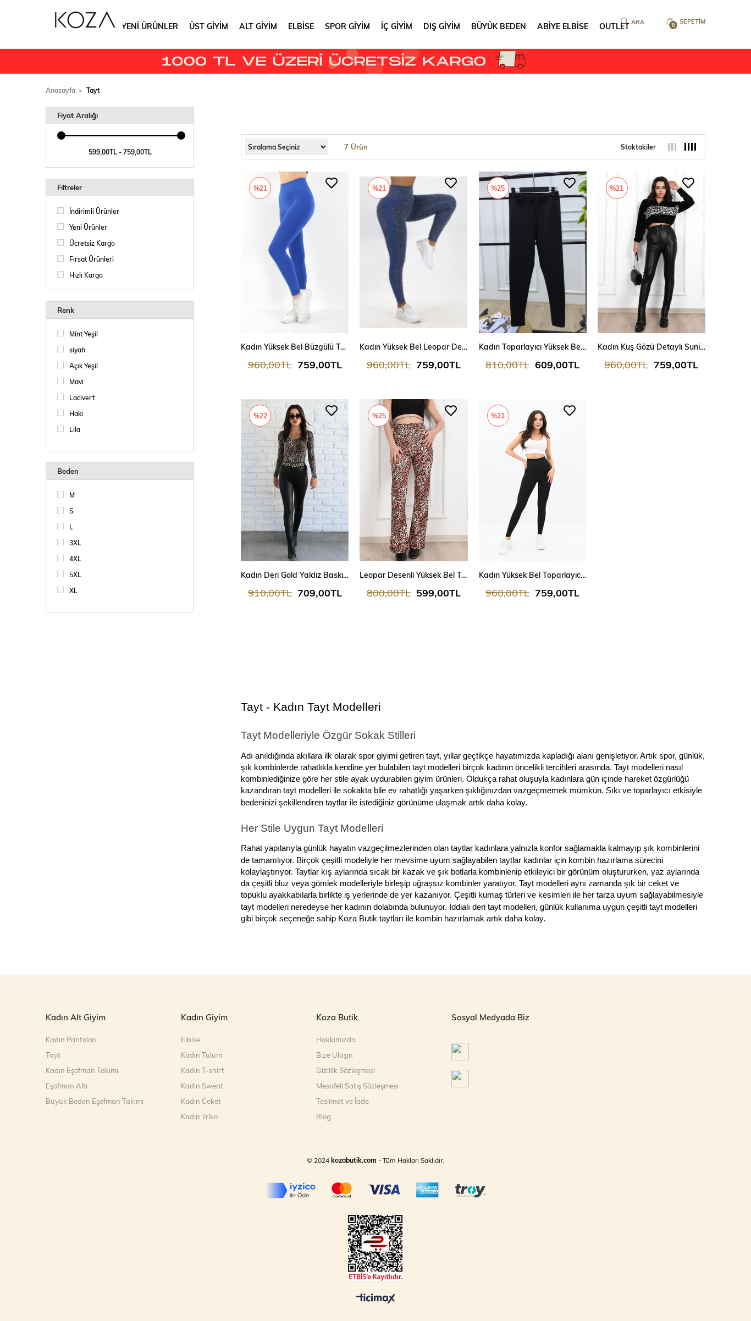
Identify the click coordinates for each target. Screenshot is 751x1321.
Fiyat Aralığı (77, 115)
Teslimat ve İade (342, 1101)
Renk (65, 310)
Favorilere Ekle (331, 183)
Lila (74, 429)
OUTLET (614, 26)
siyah (77, 349)
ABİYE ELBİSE (562, 26)
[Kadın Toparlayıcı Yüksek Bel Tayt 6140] (533, 252)
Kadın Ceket (201, 1101)
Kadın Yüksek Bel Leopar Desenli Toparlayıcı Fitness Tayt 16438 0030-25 (413, 346)
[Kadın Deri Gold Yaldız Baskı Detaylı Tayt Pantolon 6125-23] (295, 480)
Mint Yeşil (83, 334)
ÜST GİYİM (208, 26)
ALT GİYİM (258, 26)
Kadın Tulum (201, 1055)
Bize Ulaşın (334, 1055)
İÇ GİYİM (396, 26)
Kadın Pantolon (71, 1039)
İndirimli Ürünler (94, 211)
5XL (75, 574)
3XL (75, 542)
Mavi (76, 381)
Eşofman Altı (66, 1086)
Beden (68, 471)
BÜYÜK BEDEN (498, 26)
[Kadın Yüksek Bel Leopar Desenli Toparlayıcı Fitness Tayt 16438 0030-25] (413, 252)
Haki (76, 413)
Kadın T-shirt (202, 1070)
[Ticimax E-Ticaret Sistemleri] (375, 1299)
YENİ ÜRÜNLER (150, 26)
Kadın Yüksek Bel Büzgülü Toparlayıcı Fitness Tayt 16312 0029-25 (295, 346)
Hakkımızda (336, 1039)
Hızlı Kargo (86, 275)
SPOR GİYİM (347, 26)
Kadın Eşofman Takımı (82, 1070)
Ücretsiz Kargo (92, 243)
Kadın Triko (199, 1116)
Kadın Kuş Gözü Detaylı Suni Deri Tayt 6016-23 (651, 346)
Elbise (190, 1039)
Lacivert (82, 397)
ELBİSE (301, 26)
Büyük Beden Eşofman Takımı (94, 1101)
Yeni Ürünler (88, 227)
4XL (75, 558)
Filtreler (69, 187)
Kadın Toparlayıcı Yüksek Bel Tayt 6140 (533, 346)
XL (73, 590)
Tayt (53, 1055)
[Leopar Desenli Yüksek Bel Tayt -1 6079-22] (413, 480)
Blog (323, 1116)
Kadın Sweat (202, 1086)
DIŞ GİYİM (441, 26)
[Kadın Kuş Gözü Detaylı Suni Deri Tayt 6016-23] (651, 252)
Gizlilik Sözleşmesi (345, 1070)
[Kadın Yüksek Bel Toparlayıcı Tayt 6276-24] (533, 480)
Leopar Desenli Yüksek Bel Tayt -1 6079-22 (413, 575)
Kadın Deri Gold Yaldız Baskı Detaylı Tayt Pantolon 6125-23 (295, 575)
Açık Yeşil (83, 365)
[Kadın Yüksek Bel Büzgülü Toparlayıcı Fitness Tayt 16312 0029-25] (295, 252)
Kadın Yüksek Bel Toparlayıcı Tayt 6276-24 (533, 575)
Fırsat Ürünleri (91, 259)
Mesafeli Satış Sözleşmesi (357, 1086)
